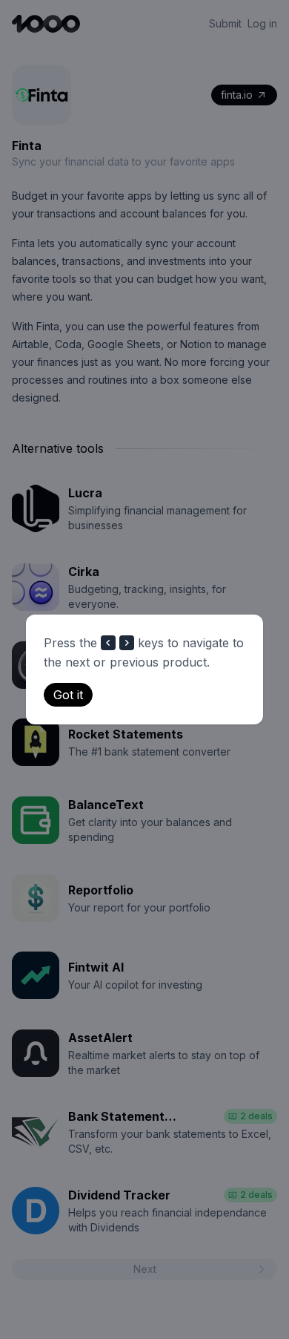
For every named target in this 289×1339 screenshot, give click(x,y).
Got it (68, 694)
